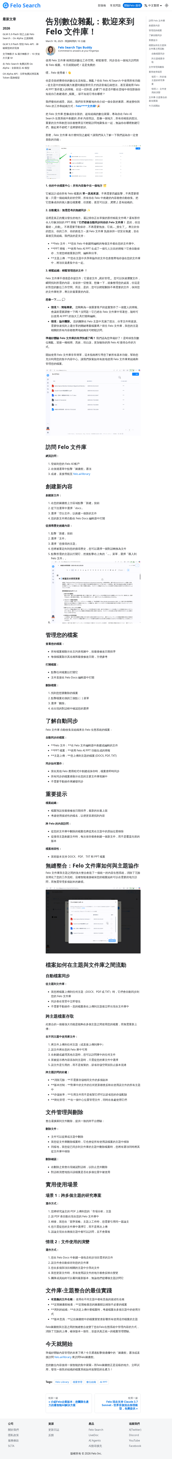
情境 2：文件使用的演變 (159, 90)
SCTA (11, 1446)
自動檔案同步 (158, 53)
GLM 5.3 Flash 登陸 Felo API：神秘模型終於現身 (20, 46)
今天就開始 (154, 105)
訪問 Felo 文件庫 (157, 20)
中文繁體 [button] (153, 5)
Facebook (135, 1446)
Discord (134, 1435)
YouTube (134, 1440)
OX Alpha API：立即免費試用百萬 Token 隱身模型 (21, 75)
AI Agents (95, 1440)
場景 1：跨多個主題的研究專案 (159, 80)
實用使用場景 (155, 71)
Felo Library (62, 1382)
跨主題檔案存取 (158, 60)
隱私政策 (13, 1435)
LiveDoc (94, 1435)
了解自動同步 (155, 35)
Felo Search (96, 1430)
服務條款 (13, 1440)
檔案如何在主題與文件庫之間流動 (157, 47)
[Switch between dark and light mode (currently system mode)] (166, 5)
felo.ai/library (81, 474)
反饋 (51, 1435)
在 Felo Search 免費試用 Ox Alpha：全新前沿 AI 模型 (18, 65)
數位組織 (91, 1382)
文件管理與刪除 (156, 66)
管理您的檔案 (155, 30)
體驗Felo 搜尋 (132, 5)
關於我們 (13, 1430)
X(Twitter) (135, 1430)
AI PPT (103, 1382)
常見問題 (115, 5)
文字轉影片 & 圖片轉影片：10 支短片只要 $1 (21, 55)
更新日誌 (53, 1430)
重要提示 (153, 40)
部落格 (102, 5)
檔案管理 (77, 1382)
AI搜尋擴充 (95, 1446)
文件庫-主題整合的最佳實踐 (158, 99)
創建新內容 (154, 25)
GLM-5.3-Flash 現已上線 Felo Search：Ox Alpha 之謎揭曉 (18, 36)
